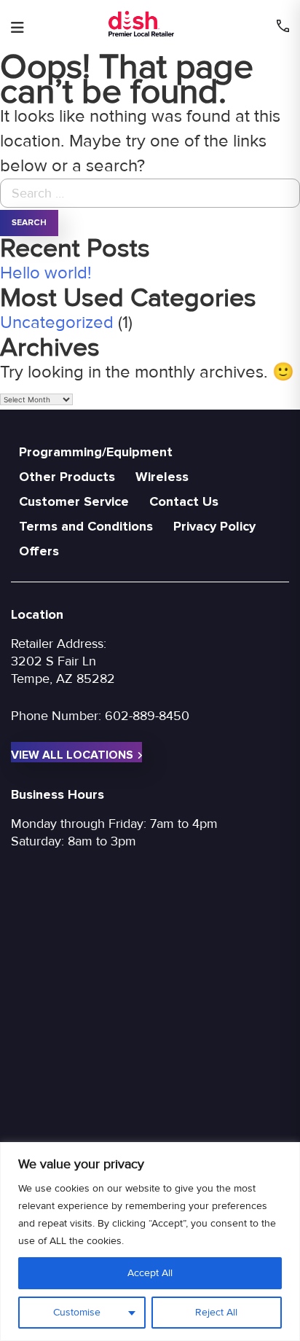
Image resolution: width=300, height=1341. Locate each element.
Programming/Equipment (96, 452)
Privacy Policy (214, 526)
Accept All (150, 1273)
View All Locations (72, 755)
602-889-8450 (147, 716)
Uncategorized (57, 322)
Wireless (162, 477)
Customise (76, 1312)
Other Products (67, 477)
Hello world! (46, 273)
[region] (150, 1241)
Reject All (216, 1312)
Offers (39, 551)
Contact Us (183, 501)
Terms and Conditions (86, 526)
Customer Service (74, 501)
